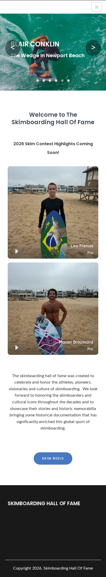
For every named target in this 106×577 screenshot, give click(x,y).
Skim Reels (53, 458)
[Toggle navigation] (96, 7)
